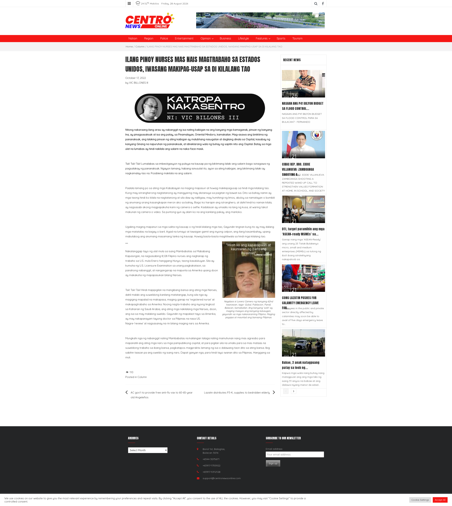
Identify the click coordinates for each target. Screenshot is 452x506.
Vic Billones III (138, 82)
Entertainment (184, 38)
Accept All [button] (440, 499)
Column (139, 46)
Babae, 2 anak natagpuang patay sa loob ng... (300, 365)
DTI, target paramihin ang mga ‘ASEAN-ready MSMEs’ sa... (303, 231)
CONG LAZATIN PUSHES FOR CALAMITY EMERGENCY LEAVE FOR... (300, 302)
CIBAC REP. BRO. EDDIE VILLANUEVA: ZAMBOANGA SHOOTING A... (298, 169)
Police (164, 38)
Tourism (297, 38)
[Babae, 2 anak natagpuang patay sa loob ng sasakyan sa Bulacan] (303, 342)
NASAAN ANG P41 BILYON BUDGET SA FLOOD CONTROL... (302, 106)
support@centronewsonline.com (222, 478)
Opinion (206, 38)
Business (225, 38)
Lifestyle (243, 38)
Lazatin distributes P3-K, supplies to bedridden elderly (237, 392)
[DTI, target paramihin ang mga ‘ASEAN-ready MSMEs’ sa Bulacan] (303, 209)
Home (129, 46)
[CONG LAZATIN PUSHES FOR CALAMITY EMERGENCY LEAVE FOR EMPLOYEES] (303, 277)
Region (148, 38)
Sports (281, 38)
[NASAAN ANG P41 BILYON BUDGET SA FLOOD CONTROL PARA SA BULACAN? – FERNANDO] (303, 83)
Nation (133, 38)
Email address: (274, 448)
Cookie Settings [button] (420, 499)
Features (261, 38)
